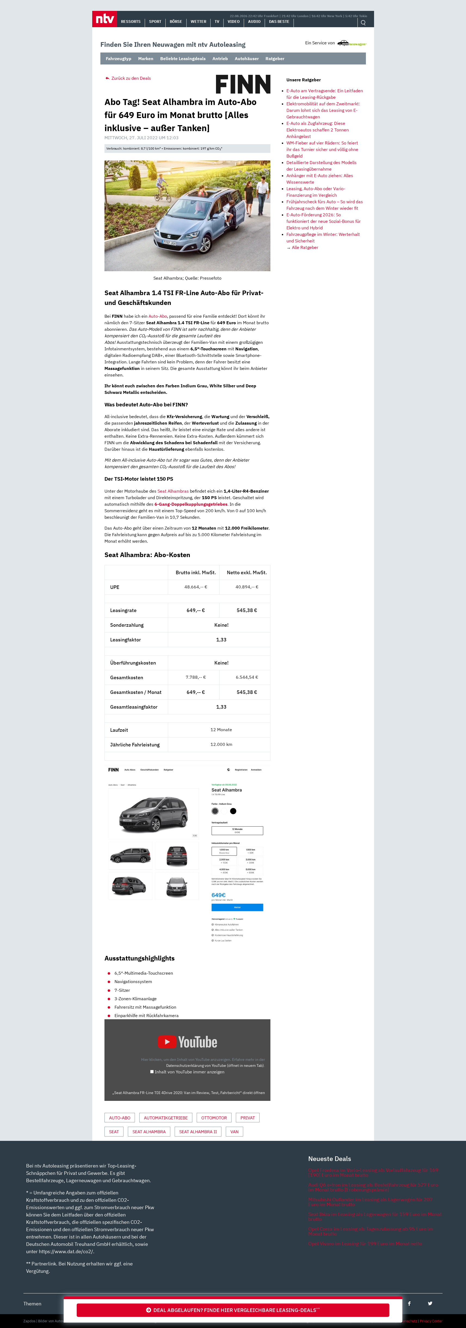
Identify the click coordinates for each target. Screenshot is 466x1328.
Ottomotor (214, 1117)
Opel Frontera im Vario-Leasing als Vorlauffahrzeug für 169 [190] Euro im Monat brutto (373, 1172)
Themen (32, 1304)
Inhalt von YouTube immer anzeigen (189, 1071)
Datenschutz (407, 1321)
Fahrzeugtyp (118, 58)
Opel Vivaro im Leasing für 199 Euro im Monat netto (365, 1243)
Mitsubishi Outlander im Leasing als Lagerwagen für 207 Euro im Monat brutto (370, 1201)
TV (217, 21)
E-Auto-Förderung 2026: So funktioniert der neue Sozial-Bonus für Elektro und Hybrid (323, 221)
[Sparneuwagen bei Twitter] (430, 1303)
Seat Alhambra (149, 1131)
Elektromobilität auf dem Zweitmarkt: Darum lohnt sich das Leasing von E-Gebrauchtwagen (323, 110)
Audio (254, 21)
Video (234, 21)
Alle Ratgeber (305, 247)
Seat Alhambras (173, 491)
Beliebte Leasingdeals (183, 58)
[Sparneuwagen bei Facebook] (409, 1303)
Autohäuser (247, 58)
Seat (114, 1131)
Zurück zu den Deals (130, 78)
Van (234, 1131)
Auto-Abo (158, 316)
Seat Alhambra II (198, 1131)
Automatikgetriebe (166, 1117)
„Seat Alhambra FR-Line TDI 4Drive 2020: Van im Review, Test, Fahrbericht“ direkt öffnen (188, 1092)
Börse (176, 21)
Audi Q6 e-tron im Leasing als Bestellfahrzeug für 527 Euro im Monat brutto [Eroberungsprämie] (373, 1187)
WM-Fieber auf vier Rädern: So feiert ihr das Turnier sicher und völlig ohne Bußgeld (322, 149)
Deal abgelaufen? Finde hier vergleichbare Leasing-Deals (235, 1310)
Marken (145, 58)
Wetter (198, 21)
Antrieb (220, 58)
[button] (104, 19)
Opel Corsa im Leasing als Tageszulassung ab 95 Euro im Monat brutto (370, 1231)
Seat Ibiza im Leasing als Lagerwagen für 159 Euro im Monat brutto (375, 1216)
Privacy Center (431, 1321)
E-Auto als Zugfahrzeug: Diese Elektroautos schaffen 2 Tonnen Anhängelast (317, 130)
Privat (247, 1117)
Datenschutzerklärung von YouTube (215, 1065)
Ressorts (131, 21)
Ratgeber (275, 58)
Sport (155, 21)
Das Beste (279, 21)
